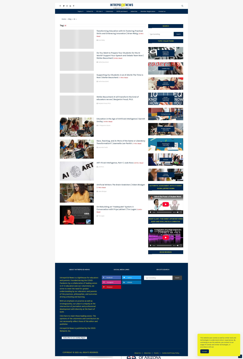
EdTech (165, 160)
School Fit (90, 11)
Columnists (109, 11)
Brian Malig (101, 40)
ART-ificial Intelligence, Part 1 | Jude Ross (120, 163)
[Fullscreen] (181, 212)
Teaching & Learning (165, 144)
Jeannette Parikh (103, 147)
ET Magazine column (104, 125)
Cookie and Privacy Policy (170, 353)
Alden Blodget (102, 191)
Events (156, 353)
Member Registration (148, 11)
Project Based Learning (165, 129)
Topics (80, 11)
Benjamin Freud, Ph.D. (104, 103)
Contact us (162, 11)
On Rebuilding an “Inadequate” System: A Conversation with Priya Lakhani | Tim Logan (119, 209)
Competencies (166, 114)
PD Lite (98, 11)
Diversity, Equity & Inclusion (166, 53)
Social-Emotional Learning (165, 98)
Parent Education (165, 83)
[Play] (151, 212)
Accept (204, 351)
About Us (138, 353)
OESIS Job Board (121, 11)
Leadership (166, 68)
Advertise (134, 11)
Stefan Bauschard (103, 62)
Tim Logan (101, 216)
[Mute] (178, 212)
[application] (165, 204)
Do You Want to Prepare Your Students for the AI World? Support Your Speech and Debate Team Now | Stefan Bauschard (120, 55)
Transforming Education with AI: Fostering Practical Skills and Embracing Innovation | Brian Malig (120, 33)
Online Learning (166, 174)
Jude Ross (101, 167)
